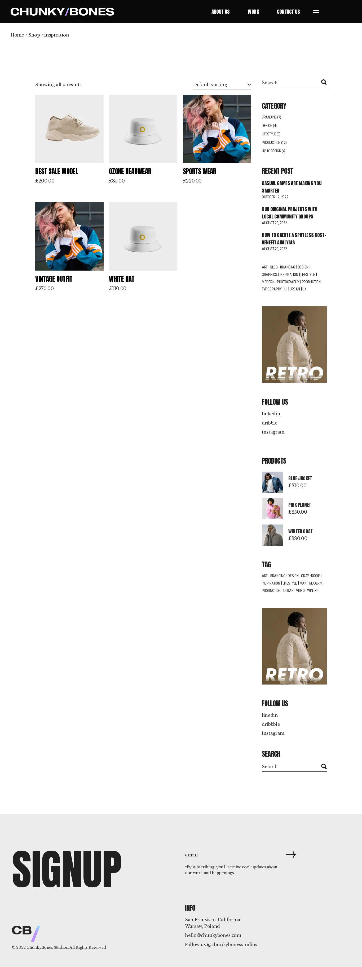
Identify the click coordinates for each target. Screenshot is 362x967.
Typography (272, 289)
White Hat (121, 279)
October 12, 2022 (275, 197)
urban (288, 591)
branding (277, 576)
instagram (273, 432)
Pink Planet (299, 504)
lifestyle (308, 274)
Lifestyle (269, 134)
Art (265, 267)
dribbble (271, 724)
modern (315, 583)
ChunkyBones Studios (47, 947)
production (271, 591)
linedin (270, 715)
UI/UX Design (271, 151)
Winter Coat (300, 531)
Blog (274, 267)
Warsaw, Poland (202, 926)
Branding (269, 117)
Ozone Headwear (130, 171)
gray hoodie (310, 576)
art (265, 576)
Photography (288, 282)
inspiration (271, 583)
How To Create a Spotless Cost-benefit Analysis (294, 238)
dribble (269, 423)
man (303, 583)
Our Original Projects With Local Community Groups (289, 213)
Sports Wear (199, 171)
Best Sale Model (56, 171)
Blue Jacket (300, 478)
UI (285, 289)
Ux (304, 289)
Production (271, 142)
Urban (295, 289)
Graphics (269, 274)
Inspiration (289, 274)
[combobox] (222, 84)
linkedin (271, 413)
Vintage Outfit (53, 279)
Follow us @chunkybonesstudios (221, 944)
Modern (268, 282)
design (303, 267)
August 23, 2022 (274, 223)
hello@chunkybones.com (213, 935)
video (300, 591)
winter (312, 591)
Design (267, 126)
